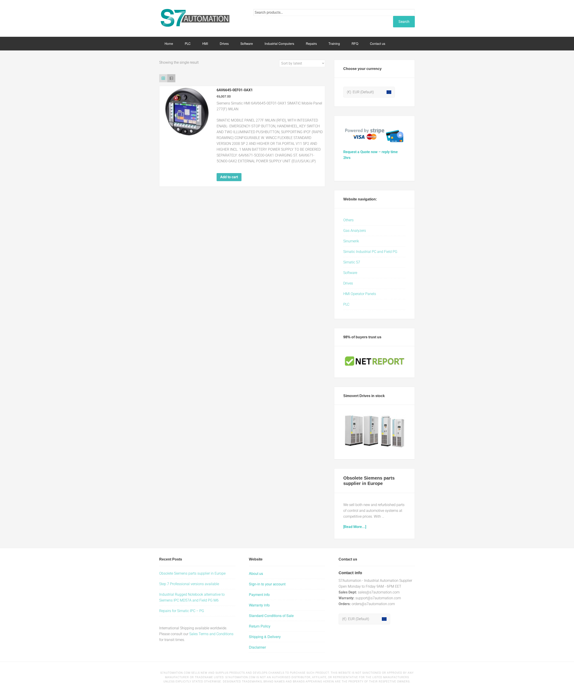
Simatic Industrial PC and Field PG (370, 252)
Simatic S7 (351, 262)
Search (403, 22)
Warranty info (259, 605)
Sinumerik (351, 241)
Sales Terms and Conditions (211, 634)
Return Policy (259, 626)
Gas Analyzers (354, 230)
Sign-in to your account (267, 584)
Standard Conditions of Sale (271, 615)
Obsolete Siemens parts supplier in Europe (192, 573)
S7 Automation (195, 18)
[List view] (171, 78)
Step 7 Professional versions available (189, 584)
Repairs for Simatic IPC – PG (181, 611)
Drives (348, 283)
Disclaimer (257, 647)
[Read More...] (354, 527)
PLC (346, 304)
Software (350, 273)
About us (256, 573)
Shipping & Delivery (265, 636)
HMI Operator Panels (359, 294)
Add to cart (229, 177)
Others (348, 220)
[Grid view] (163, 78)
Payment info (259, 594)
